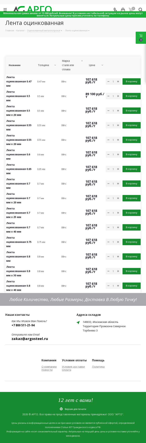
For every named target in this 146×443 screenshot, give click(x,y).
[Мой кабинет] (123, 10)
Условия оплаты (74, 360)
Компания (48, 360)
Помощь (98, 360)
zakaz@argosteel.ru (30, 338)
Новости (47, 369)
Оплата (66, 369)
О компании (49, 366)
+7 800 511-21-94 (23, 325)
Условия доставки (73, 366)
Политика (98, 366)
